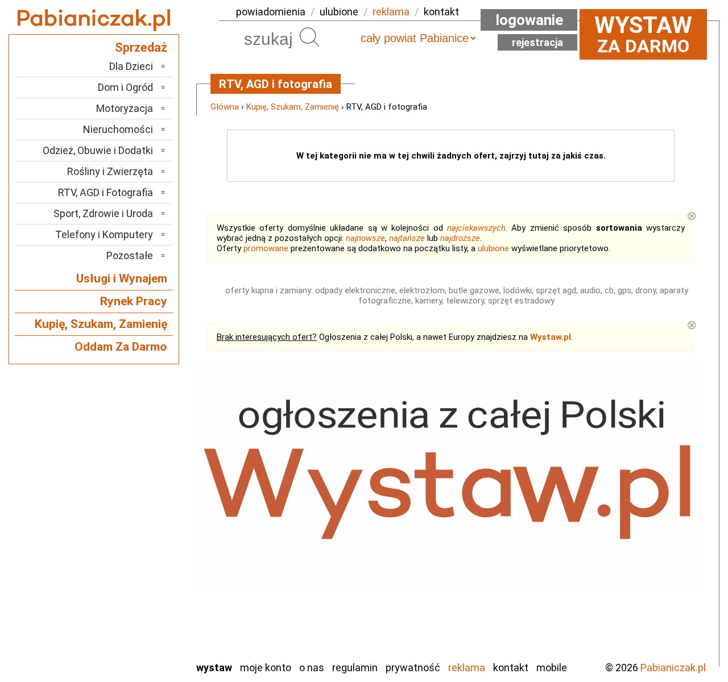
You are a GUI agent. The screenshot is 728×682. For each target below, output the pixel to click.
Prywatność (413, 667)
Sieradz (137, 574)
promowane (265, 248)
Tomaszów (130, 589)
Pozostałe (129, 255)
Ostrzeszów (128, 528)
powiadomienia (270, 12)
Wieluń (139, 620)
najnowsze (365, 238)
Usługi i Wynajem (121, 278)
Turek (141, 605)
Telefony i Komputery (104, 234)
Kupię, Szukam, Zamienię (292, 107)
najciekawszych (476, 228)
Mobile (551, 667)
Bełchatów (130, 466)
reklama (391, 12)
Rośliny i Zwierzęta (110, 171)
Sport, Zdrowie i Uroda (103, 213)
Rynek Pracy (133, 301)
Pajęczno (133, 543)
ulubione (339, 12)
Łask (143, 482)
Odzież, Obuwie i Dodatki (98, 150)
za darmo (643, 34)
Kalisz (140, 513)
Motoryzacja (124, 108)
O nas (311, 667)
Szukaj (309, 37)
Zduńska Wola (124, 651)
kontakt (441, 12)
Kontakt (510, 667)
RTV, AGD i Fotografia (105, 192)
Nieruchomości (118, 129)
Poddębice (130, 559)
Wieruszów (130, 635)
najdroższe (460, 238)
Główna (224, 107)
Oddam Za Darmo (121, 347)
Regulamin (355, 667)
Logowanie (529, 19)
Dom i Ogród (125, 87)
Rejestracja (537, 42)
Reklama (466, 667)
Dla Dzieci (131, 66)
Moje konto (265, 667)
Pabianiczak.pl (673, 667)
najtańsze (407, 238)
